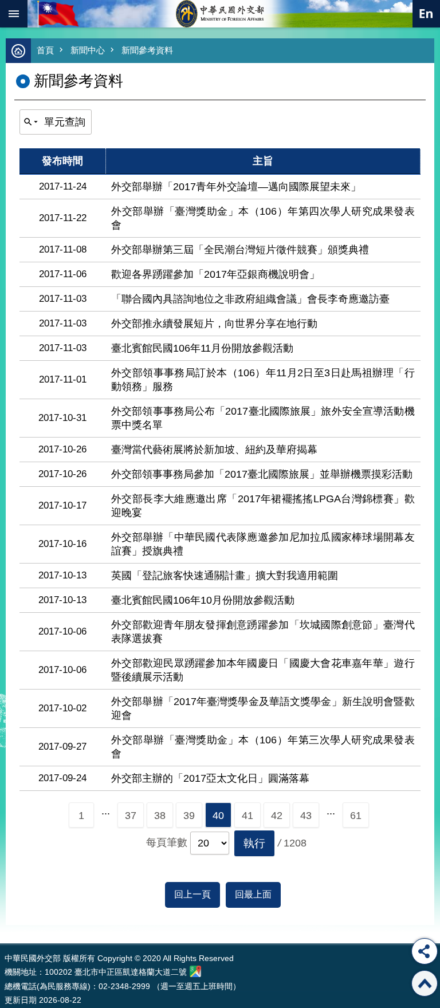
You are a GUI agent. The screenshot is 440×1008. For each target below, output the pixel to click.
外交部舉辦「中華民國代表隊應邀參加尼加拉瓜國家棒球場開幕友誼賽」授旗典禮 (263, 544)
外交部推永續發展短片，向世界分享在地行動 (214, 323)
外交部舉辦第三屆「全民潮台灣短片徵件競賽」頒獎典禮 (240, 249)
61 (356, 815)
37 (130, 815)
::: (7, 922)
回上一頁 (192, 894)
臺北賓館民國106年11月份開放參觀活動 (202, 348)
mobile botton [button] (14, 13)
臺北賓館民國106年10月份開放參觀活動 (202, 600)
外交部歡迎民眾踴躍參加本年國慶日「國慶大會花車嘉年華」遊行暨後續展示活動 (263, 670)
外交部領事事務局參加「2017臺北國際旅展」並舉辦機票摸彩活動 (261, 474)
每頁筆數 (166, 842)
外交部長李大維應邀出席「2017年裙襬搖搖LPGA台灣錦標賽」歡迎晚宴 (263, 505)
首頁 (45, 50)
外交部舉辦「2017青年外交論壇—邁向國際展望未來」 (236, 186)
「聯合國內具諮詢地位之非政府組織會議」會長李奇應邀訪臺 (250, 299)
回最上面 (253, 894)
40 (218, 815)
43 (306, 815)
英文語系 (426, 13)
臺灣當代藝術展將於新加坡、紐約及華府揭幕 (214, 449)
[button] (254, 843)
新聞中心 (87, 50)
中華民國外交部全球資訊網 (220, 13)
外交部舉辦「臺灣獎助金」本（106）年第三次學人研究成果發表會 (263, 746)
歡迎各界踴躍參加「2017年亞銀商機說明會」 (215, 274)
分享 (424, 951)
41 (247, 815)
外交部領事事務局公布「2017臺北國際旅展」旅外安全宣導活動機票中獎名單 (263, 418)
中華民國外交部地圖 (195, 971)
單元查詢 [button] (64, 122)
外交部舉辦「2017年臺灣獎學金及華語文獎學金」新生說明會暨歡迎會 (263, 708)
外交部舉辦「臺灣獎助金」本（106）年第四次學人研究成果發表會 (263, 218)
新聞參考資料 (147, 50)
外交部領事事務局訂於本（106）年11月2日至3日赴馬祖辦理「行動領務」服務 (263, 379)
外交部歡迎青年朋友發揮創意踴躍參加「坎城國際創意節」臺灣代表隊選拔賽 (263, 631)
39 (189, 815)
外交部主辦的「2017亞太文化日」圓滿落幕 (210, 778)
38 (160, 815)
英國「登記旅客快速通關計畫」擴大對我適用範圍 (224, 575)
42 (276, 815)
